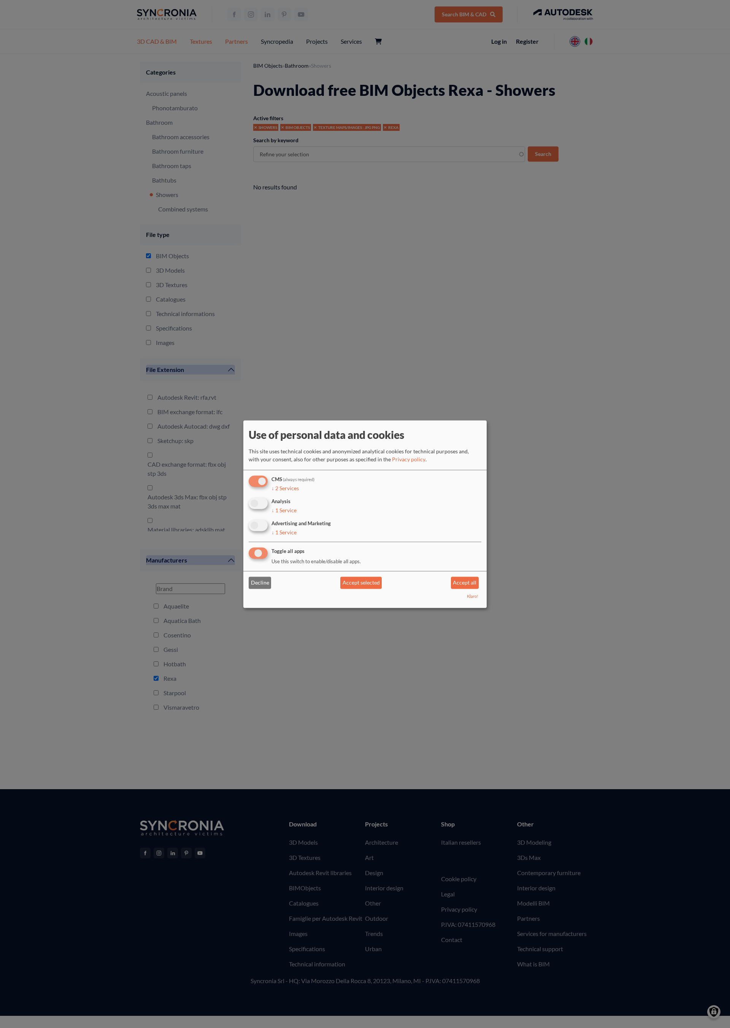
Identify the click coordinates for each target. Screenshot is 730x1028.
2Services (285, 488)
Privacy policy (408, 459)
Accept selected (361, 583)
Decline (260, 583)
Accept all (464, 583)
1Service (284, 510)
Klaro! (472, 596)
